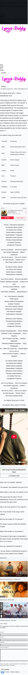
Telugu (1, 66)
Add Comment (4, 647)
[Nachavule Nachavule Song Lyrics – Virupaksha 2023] (14, 568)
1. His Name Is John (14, 475)
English (2, 70)
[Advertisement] (14, 49)
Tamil (1, 69)
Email (2, 637)
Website (2, 642)
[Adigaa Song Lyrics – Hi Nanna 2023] (14, 589)
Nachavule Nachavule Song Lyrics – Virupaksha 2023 (10, 579)
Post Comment (5, 669)
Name (2, 632)
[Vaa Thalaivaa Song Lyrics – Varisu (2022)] (14, 610)
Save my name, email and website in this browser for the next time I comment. (13, 664)
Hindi (1, 67)
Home (1, 64)
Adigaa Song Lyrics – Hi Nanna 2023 (7, 599)
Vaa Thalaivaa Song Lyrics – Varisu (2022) (8, 620)
